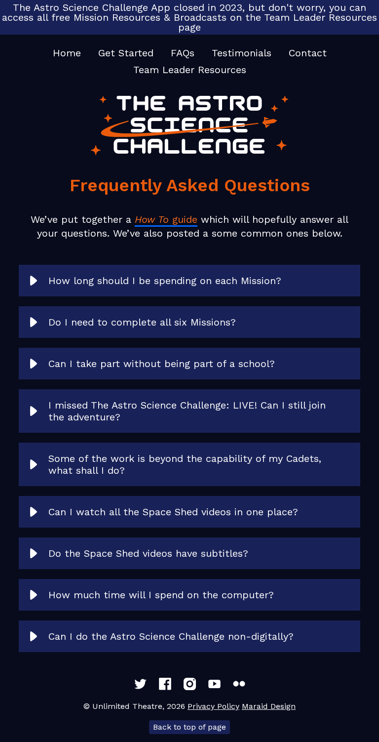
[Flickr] (239, 684)
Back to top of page (189, 727)
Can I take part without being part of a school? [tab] (161, 364)
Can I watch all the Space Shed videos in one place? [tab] (173, 512)
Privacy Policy (213, 706)
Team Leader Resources (189, 70)
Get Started (125, 53)
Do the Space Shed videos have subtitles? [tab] (148, 553)
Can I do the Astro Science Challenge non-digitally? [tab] (171, 636)
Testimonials (241, 53)
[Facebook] (165, 684)
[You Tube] (214, 684)
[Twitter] (140, 684)
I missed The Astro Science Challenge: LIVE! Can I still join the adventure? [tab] (187, 411)
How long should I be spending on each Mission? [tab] (164, 281)
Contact (308, 53)
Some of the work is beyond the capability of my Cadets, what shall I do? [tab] (184, 464)
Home (67, 53)
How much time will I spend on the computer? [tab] (161, 595)
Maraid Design (269, 706)
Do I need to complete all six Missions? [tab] (142, 322)
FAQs (182, 53)
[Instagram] (190, 684)
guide (166, 219)
